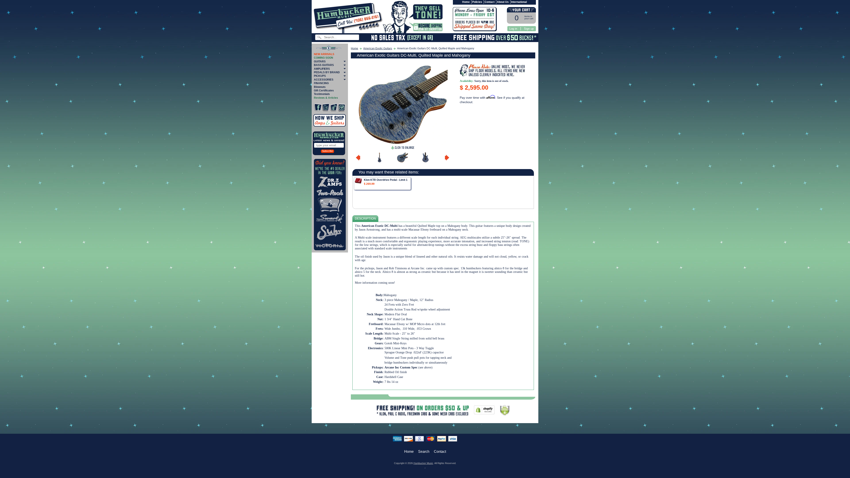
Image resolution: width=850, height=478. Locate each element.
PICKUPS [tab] (320, 75)
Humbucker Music (423, 463)
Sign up (529, 28)
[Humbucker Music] (349, 17)
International (519, 2)
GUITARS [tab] (320, 61)
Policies (477, 2)
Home (466, 2)
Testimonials (322, 94)
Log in (513, 28)
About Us (503, 2)
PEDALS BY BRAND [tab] (327, 72)
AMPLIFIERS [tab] (322, 68)
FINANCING (321, 83)
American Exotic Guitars (377, 48)
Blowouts (320, 87)
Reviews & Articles (326, 97)
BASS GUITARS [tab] (324, 65)
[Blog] (333, 107)
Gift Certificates (324, 90)
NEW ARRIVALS (324, 54)
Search (423, 451)
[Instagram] (341, 107)
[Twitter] (325, 107)
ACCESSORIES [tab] (323, 79)
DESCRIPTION (365, 218)
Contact (490, 2)
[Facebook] (317, 107)
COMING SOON (323, 57)
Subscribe (327, 151)
